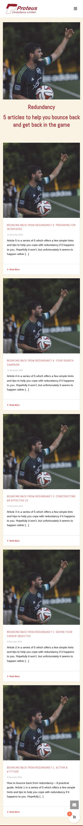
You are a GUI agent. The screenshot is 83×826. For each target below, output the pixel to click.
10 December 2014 (15, 506)
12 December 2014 (15, 234)
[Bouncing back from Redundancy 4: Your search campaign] (41, 315)
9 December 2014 (14, 641)
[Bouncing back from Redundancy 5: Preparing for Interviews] (41, 180)
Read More (14, 269)
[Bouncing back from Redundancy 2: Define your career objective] (41, 587)
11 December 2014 (15, 370)
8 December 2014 (14, 777)
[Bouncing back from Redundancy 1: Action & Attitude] (41, 722)
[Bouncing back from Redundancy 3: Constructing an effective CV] (41, 451)
